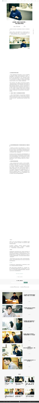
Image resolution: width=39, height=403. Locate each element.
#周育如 (17, 273)
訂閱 (25, 282)
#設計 (22, 273)
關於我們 (4, 401)
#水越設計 (19, 273)
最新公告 (7, 401)
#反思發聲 (21, 273)
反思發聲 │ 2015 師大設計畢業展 (16, 26)
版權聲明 (10, 401)
